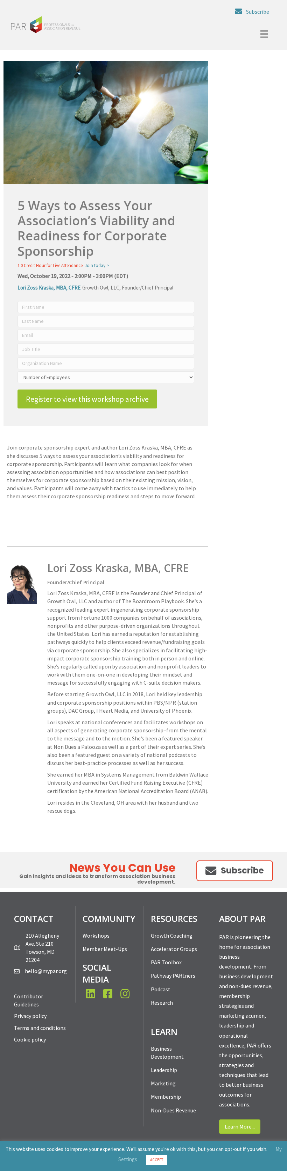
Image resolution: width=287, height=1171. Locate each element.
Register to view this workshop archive (87, 399)
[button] (252, 12)
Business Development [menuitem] (167, 1052)
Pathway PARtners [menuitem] (173, 975)
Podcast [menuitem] (160, 989)
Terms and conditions (40, 1027)
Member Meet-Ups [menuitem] (105, 948)
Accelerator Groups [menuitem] (174, 948)
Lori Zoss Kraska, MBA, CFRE (49, 287)
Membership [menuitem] (166, 1096)
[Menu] (264, 34)
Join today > (97, 265)
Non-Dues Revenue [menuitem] (173, 1110)
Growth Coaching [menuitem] (171, 935)
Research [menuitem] (162, 1002)
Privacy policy (30, 1015)
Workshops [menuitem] (96, 935)
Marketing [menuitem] (163, 1083)
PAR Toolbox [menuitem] (166, 962)
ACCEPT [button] (156, 1159)
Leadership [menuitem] (164, 1069)
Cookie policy (30, 1039)
